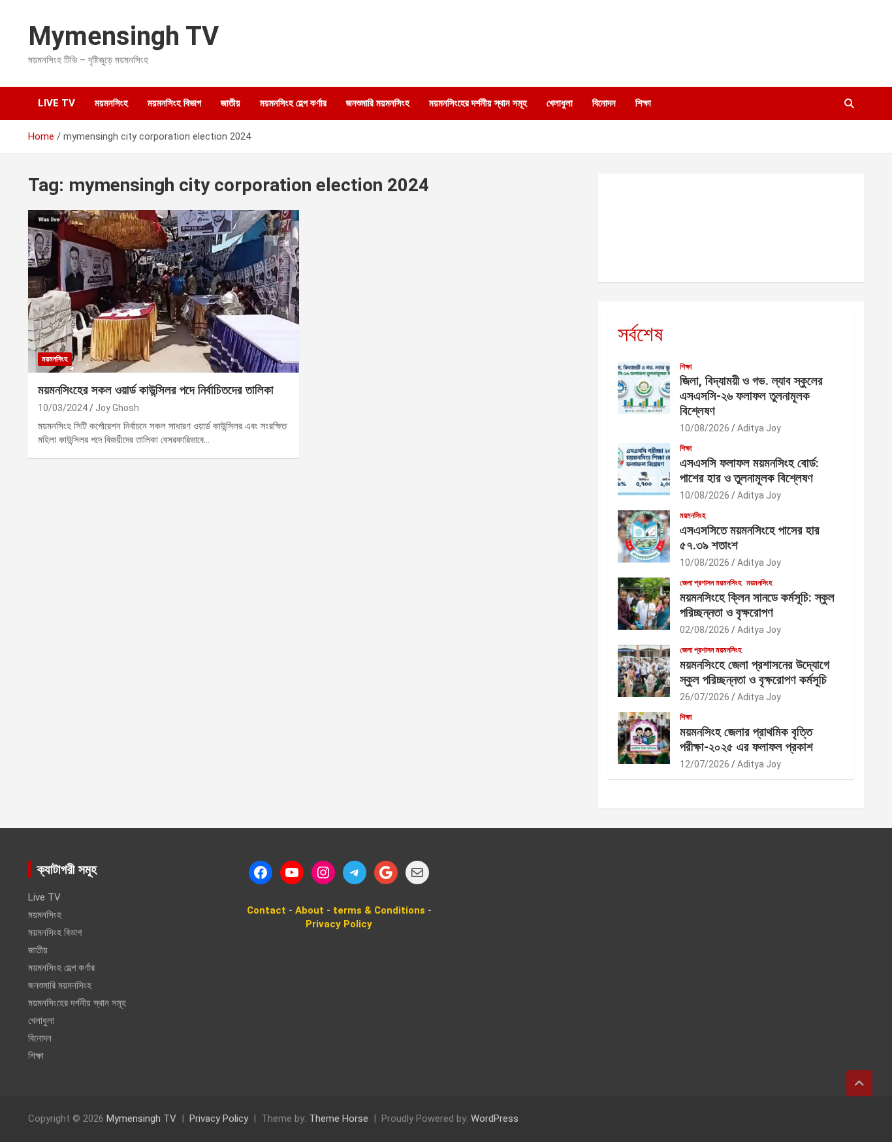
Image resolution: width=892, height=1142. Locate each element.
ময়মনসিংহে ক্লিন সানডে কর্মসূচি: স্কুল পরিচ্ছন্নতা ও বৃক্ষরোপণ (757, 605)
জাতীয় (230, 103)
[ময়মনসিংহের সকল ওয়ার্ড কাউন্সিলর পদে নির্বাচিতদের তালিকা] (163, 291)
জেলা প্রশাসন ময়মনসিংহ (711, 582)
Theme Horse (338, 1118)
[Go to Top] (859, 1083)
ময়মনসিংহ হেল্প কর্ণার (293, 103)
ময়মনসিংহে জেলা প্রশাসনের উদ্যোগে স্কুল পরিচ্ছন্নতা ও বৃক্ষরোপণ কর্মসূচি (754, 672)
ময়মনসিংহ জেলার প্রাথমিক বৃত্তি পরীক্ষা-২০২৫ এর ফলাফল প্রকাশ (746, 739)
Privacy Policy (218, 1118)
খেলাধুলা (560, 103)
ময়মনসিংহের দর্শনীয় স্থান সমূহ (478, 103)
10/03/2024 (63, 408)
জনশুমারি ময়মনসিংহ (377, 103)
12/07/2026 (704, 764)
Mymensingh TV (123, 36)
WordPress (494, 1118)
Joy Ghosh (117, 408)
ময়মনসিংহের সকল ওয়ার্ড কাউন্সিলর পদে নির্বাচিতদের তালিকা (156, 389)
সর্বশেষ (640, 334)
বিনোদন (604, 103)
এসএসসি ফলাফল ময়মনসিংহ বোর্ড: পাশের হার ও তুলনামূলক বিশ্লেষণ (749, 470)
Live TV (56, 103)
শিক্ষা (643, 103)
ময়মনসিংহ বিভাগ (174, 103)
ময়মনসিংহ (111, 103)
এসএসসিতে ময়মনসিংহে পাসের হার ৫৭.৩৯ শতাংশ (750, 538)
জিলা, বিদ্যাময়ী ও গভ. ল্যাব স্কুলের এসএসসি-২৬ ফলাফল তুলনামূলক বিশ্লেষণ (751, 395)
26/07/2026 (704, 697)
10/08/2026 (704, 428)
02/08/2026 (704, 630)
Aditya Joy (759, 428)
